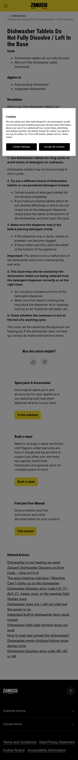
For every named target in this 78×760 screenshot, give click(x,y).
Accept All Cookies (54, 147)
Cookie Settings (21, 147)
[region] (39, 132)
